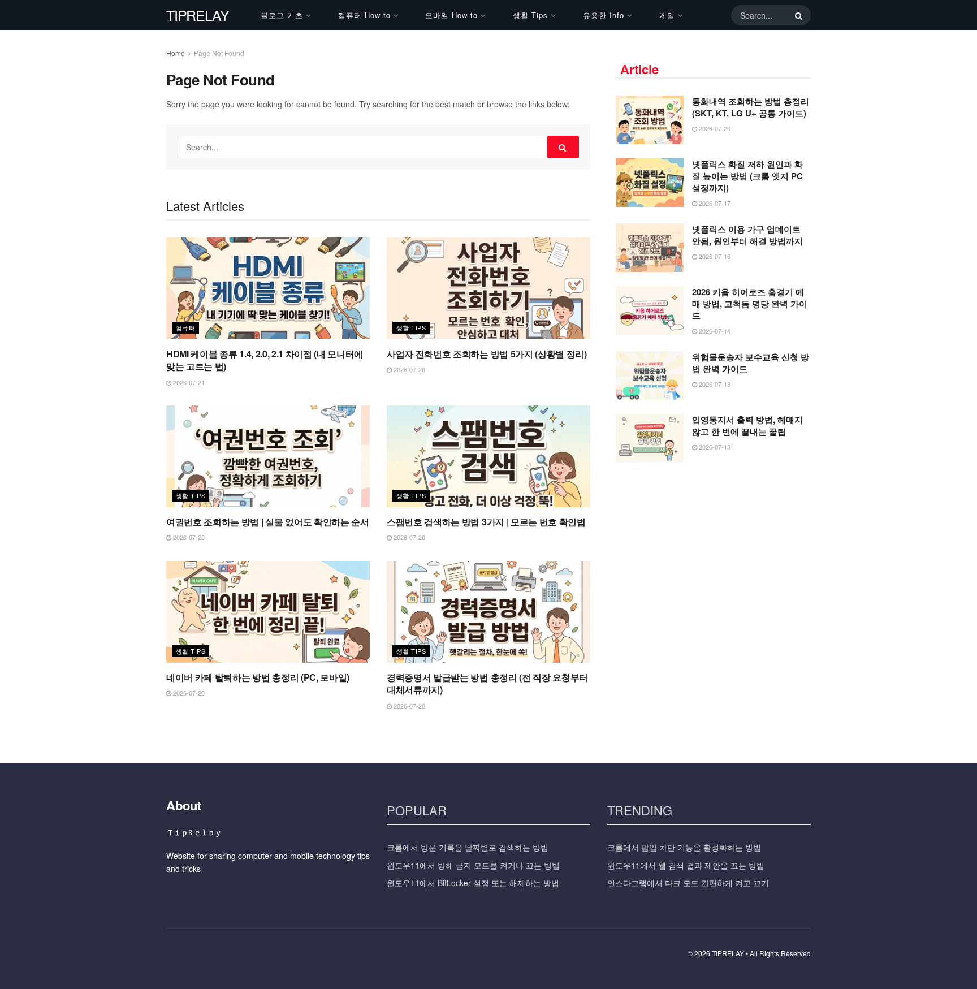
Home (175, 53)
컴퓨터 (185, 327)
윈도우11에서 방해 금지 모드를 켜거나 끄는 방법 (473, 865)
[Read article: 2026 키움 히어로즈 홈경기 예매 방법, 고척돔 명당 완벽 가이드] (650, 310)
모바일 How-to (451, 15)
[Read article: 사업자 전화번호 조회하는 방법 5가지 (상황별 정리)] (488, 288)
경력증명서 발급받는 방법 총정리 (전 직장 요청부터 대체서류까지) (487, 683)
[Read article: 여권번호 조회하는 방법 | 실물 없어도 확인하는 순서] (268, 456)
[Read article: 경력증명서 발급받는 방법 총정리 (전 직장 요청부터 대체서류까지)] (488, 612)
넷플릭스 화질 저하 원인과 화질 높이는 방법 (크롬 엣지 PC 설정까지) (747, 176)
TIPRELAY (197, 15)
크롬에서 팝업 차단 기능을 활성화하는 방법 (684, 847)
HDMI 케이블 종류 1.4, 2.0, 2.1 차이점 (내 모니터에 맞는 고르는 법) (264, 360)
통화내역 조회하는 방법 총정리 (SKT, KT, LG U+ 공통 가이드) (750, 107)
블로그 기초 (282, 15)
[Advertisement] (713, 556)
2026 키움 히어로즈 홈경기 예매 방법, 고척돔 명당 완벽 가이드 (749, 304)
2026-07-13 (713, 383)
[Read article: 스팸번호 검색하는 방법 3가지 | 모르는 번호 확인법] (488, 456)
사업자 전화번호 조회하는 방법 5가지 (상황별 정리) (487, 353)
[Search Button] (797, 15)
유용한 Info (603, 15)
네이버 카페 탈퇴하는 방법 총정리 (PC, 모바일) (257, 677)
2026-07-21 (188, 382)
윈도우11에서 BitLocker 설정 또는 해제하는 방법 (473, 882)
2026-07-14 (713, 330)
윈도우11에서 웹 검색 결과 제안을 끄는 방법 (685, 865)
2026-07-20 (408, 369)
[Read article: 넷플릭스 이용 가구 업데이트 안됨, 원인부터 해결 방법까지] (650, 247)
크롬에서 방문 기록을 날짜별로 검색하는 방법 (467, 847)
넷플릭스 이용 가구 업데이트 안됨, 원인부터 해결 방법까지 (747, 235)
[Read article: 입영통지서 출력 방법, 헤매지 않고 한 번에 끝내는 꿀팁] (650, 438)
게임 (667, 15)
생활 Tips (530, 15)
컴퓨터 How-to (364, 15)
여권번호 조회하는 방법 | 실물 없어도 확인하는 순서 (267, 521)
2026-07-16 (713, 256)
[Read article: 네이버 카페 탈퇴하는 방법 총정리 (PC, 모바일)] (268, 612)
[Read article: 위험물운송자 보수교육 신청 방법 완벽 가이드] (650, 375)
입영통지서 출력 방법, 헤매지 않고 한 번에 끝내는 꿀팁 (747, 425)
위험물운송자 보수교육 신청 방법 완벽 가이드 (750, 363)
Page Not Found (219, 53)
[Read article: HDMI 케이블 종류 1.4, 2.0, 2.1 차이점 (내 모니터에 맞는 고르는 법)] (268, 288)
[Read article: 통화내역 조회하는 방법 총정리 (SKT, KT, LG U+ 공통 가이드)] (650, 120)
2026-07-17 (713, 203)
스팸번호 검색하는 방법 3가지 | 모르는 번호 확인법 (486, 521)
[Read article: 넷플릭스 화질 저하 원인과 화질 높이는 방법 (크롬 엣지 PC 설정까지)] (650, 182)
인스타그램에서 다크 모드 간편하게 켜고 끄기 (688, 882)
